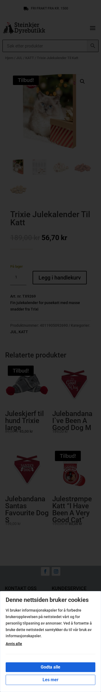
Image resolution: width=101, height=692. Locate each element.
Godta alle (50, 667)
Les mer (50, 679)
